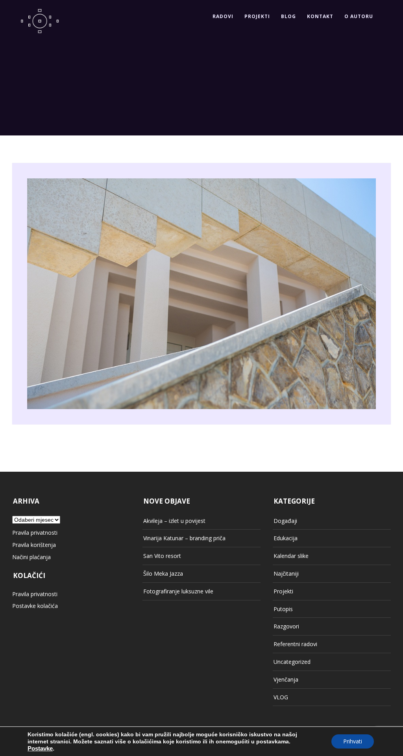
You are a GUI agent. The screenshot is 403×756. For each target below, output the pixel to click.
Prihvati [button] (352, 741)
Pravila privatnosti (34, 532)
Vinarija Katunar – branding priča (184, 538)
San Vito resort (162, 556)
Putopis (283, 609)
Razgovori (286, 626)
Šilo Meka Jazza (163, 573)
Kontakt (320, 16)
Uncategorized (292, 661)
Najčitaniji (286, 573)
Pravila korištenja (34, 544)
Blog (288, 16)
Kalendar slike (291, 556)
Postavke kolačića (35, 606)
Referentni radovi (295, 644)
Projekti (257, 16)
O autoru (358, 16)
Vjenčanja (286, 679)
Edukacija (286, 538)
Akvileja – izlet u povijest (174, 520)
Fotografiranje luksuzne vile (178, 591)
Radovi (223, 16)
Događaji (285, 520)
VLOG (281, 697)
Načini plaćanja (31, 557)
